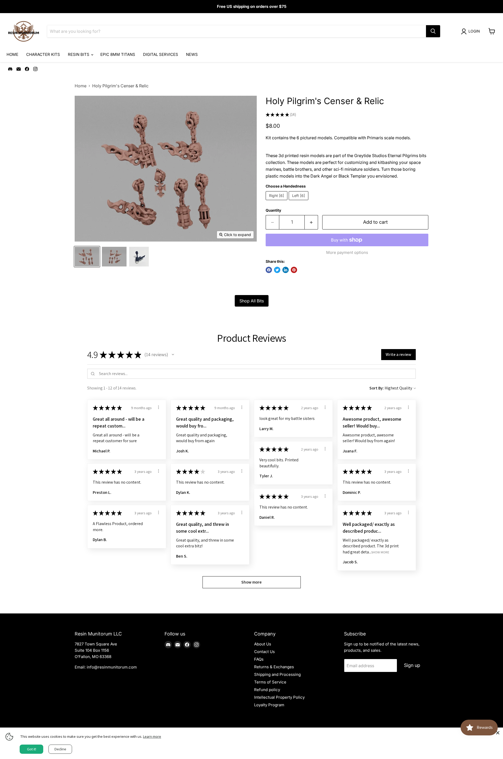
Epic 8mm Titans (117, 54)
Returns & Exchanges (274, 666)
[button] (173, 354)
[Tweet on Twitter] (277, 270)
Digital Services (160, 54)
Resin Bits (79, 54)
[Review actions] (158, 407)
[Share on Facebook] (269, 270)
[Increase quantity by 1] (311, 222)
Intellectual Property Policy (279, 697)
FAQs (259, 659)
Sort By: (376, 388)
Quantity (273, 210)
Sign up (412, 665)
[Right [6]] (277, 201)
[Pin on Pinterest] (294, 270)
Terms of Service (270, 682)
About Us (262, 644)
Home (12, 54)
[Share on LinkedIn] (285, 270)
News (192, 54)
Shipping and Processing (277, 674)
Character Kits (43, 54)
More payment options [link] (347, 252)
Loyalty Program (269, 704)
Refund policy (267, 689)
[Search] (433, 31)
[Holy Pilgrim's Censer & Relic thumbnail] (87, 256)
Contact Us (264, 651)
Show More (380, 552)
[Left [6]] (299, 201)
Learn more (152, 736)
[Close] (497, 732)
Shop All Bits (251, 300)
